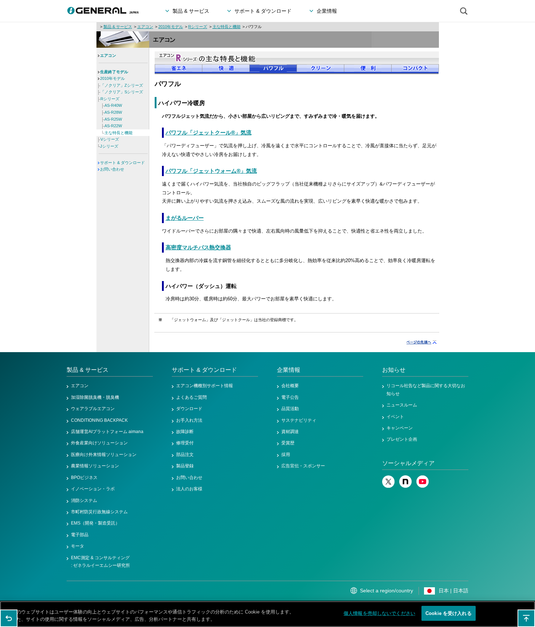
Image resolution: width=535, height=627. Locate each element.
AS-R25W (113, 119)
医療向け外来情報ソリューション (103, 454)
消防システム (84, 500)
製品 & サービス (117, 26)
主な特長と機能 (227, 26)
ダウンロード (189, 408)
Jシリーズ (109, 146)
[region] (267, 614)
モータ (77, 546)
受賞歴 (287, 442)
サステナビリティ (298, 420)
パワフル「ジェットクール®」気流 (208, 133)
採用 (285, 454)
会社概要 (290, 385)
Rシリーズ (197, 26)
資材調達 (290, 431)
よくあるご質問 (191, 397)
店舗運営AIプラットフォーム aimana (107, 431)
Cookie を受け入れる (448, 613)
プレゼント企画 (402, 439)
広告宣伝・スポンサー (303, 465)
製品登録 (185, 465)
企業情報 (288, 370)
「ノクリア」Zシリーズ (121, 85)
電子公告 (290, 397)
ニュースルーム (402, 405)
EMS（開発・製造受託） (95, 523)
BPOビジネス (84, 477)
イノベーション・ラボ (93, 488)
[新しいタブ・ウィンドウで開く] (388, 486)
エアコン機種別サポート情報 (204, 385)
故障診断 (185, 431)
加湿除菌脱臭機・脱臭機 (95, 397)
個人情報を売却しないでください (379, 613)
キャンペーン (400, 428)
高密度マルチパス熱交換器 (198, 247)
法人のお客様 (189, 488)
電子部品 (79, 534)
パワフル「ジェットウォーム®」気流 (211, 171)
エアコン (145, 26)
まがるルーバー (185, 218)
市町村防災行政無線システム (99, 511)
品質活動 (290, 408)
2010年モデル (170, 26)
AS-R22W (113, 126)
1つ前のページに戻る (8, 618)
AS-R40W (113, 105)
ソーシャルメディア (408, 463)
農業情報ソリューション (95, 465)
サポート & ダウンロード (122, 162)
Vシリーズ (109, 139)
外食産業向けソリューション (99, 442)
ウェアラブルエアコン (93, 408)
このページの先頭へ (526, 618)
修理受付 (185, 442)
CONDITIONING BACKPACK (99, 420)
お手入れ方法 (189, 420)
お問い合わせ (112, 169)
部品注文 (185, 454)
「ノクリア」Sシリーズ (121, 92)
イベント (395, 416)
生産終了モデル (114, 72)
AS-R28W (113, 112)
